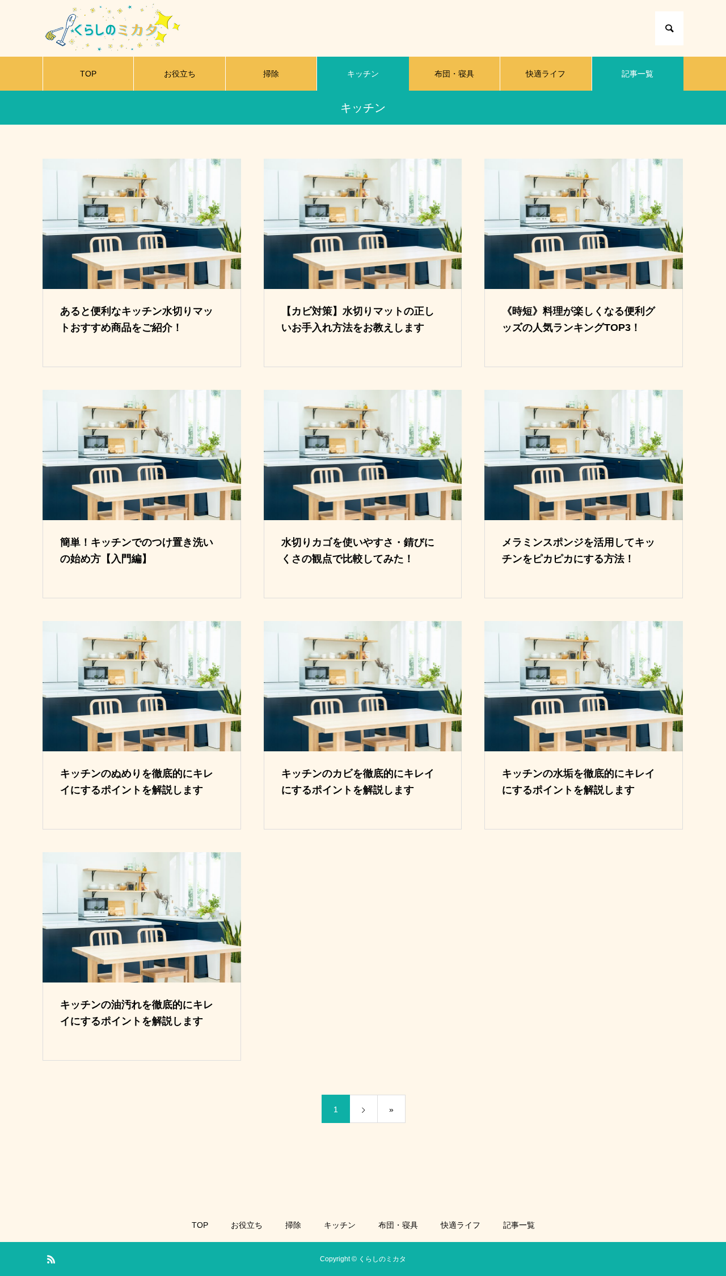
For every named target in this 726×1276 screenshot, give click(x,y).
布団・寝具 (454, 73)
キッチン (363, 73)
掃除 (271, 73)
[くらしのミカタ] (114, 28)
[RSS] (51, 1259)
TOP (88, 73)
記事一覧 (637, 73)
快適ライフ (545, 73)
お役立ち (180, 73)
